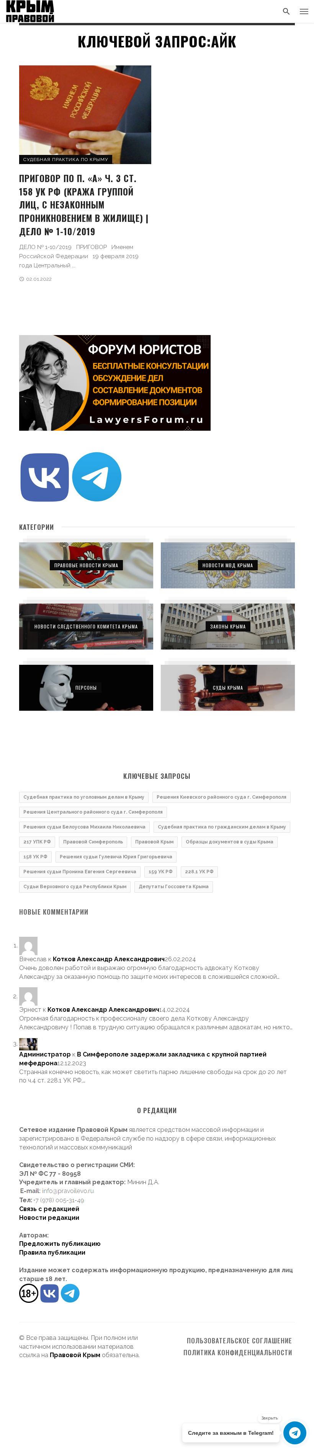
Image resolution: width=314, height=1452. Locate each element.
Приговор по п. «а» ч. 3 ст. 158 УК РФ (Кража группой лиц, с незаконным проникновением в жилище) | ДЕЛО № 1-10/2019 (84, 205)
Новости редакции (49, 1217)
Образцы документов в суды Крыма (229, 842)
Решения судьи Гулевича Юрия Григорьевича (116, 856)
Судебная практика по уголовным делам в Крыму (83, 797)
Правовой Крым (154, 842)
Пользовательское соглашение (239, 1340)
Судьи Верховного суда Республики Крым (74, 886)
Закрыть (270, 1418)
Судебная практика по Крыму (65, 159)
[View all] (86, 565)
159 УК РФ (161, 871)
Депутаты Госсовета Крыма (174, 886)
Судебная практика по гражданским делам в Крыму (222, 827)
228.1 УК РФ (199, 871)
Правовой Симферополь (93, 842)
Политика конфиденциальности (237, 1352)
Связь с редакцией (49, 1209)
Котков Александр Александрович (109, 959)
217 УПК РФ (37, 842)
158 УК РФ (35, 856)
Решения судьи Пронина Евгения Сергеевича (79, 871)
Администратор (45, 1054)
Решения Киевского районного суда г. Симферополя (221, 797)
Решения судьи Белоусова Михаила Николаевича (84, 827)
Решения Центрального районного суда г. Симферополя (93, 812)
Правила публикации (52, 1252)
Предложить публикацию (60, 1243)
